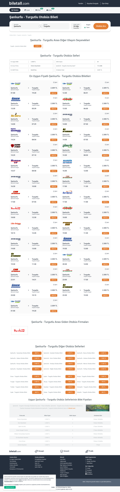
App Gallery (89, 463)
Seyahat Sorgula (92, 3)
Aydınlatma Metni (8, 481)
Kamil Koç (33, 70)
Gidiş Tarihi (76, 24)
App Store (89, 459)
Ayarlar (53, 487)
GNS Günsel (38, 465)
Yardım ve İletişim (64, 472)
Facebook (89, 470)
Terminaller (12, 467)
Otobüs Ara (101, 26)
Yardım (80, 3)
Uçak (28, 10)
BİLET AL (54, 93)
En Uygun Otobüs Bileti (15, 459)
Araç (51, 9)
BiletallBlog (89, 474)
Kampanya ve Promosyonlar (16, 469)
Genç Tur (37, 463)
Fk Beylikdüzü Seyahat (40, 459)
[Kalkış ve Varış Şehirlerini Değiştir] (40, 26)
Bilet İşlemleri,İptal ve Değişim (64, 475)
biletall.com (71, 408)
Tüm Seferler (13, 461)
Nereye (45, 24)
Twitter (88, 468)
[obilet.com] (19, 5)
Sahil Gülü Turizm (39, 461)
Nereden (16, 24)
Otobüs (15, 10)
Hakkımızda (63, 461)
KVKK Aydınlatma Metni (66, 463)
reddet (20, 479)
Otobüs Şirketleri (14, 465)
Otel (40, 9)
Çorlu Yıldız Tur (38, 467)
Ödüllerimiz (63, 471)
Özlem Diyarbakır (35, 66)
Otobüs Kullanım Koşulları (66, 469)
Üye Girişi (105, 3)
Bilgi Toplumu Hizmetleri (66, 465)
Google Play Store (91, 461)
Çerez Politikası (64, 467)
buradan (17, 484)
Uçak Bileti (62, 459)
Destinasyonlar (13, 463)
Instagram (89, 472)
